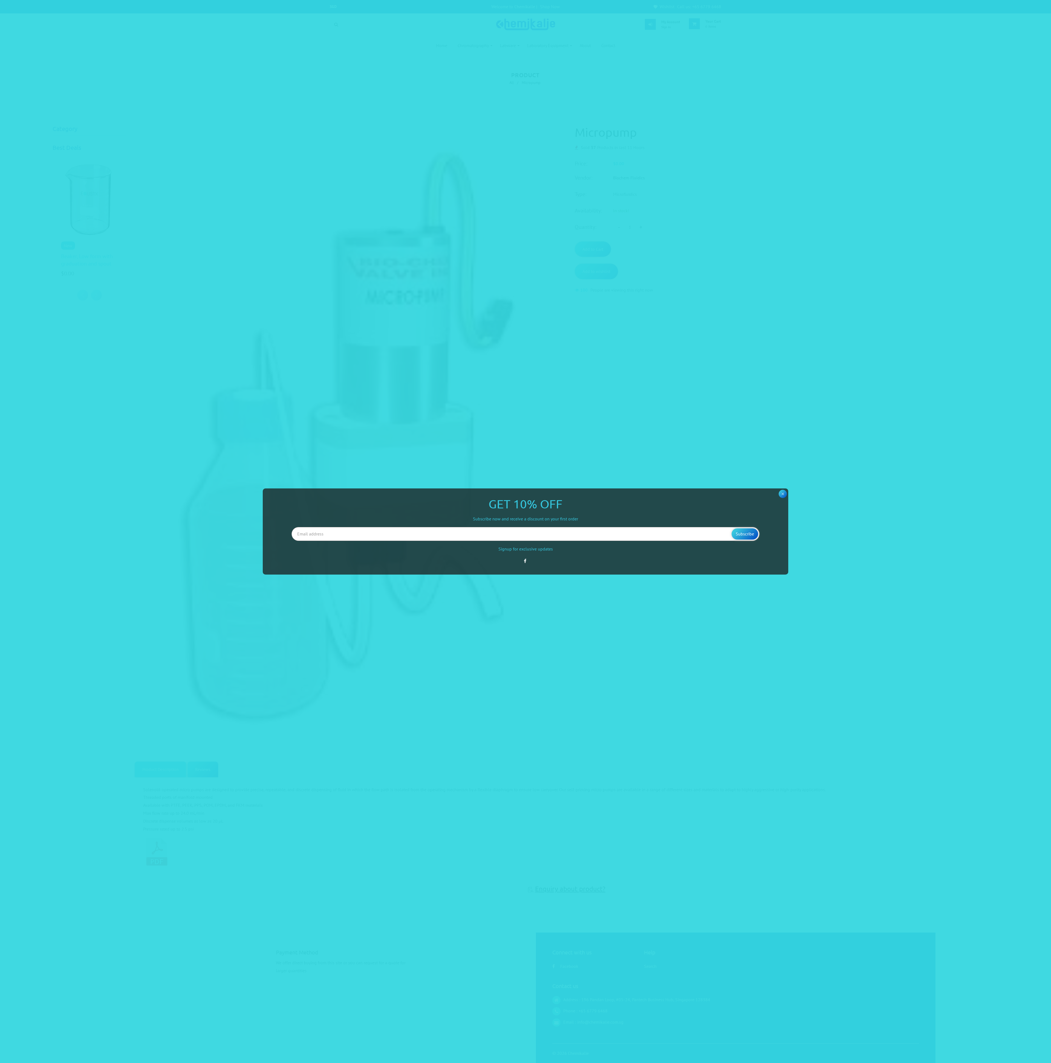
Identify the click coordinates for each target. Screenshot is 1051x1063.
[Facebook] (525, 561)
